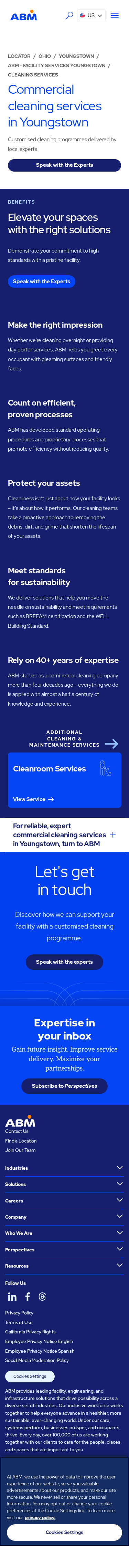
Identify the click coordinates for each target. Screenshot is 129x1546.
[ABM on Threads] (42, 1296)
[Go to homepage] (23, 15)
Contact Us (17, 1131)
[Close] (120, 1466)
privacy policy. (40, 1518)
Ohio (45, 56)
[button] (91, 15)
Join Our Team (20, 1150)
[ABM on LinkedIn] (12, 1296)
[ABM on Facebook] (27, 1296)
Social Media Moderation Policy (37, 1360)
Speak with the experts (64, 962)
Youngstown (76, 56)
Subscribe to (64, 1086)
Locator (19, 56)
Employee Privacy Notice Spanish (40, 1351)
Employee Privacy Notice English (39, 1341)
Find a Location (21, 1141)
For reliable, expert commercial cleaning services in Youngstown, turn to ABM (59, 834)
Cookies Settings (29, 1376)
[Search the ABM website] (69, 15)
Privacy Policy (19, 1313)
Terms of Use (18, 1322)
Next (111, 743)
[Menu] (112, 15)
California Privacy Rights (30, 1332)
